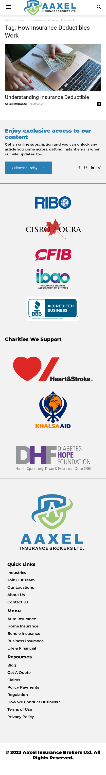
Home (9, 20)
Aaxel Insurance (16, 104)
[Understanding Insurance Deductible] (53, 67)
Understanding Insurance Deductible (47, 97)
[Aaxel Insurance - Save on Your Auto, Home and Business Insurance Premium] (53, 7)
